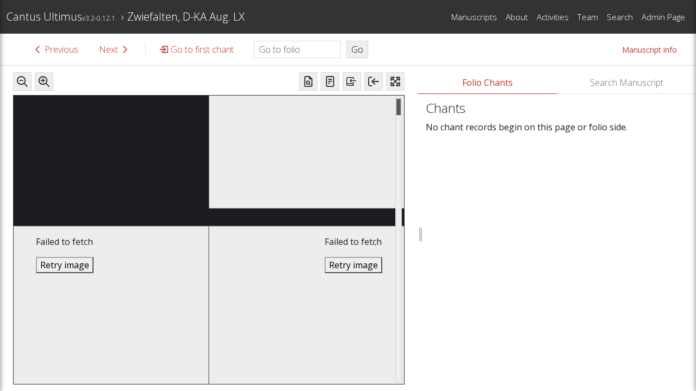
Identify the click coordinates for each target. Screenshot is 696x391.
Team (587, 16)
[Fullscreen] (395, 81)
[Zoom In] (44, 81)
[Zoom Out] (22, 81)
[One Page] (330, 81)
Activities (553, 16)
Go (357, 49)
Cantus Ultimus (61, 16)
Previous (61, 49)
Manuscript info (649, 50)
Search (620, 16)
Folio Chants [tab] (487, 83)
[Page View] (308, 81)
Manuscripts (474, 16)
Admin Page (663, 16)
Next (108, 49)
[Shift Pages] (352, 81)
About (517, 16)
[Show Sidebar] (373, 81)
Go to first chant (202, 49)
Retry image (64, 265)
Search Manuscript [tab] (626, 83)
